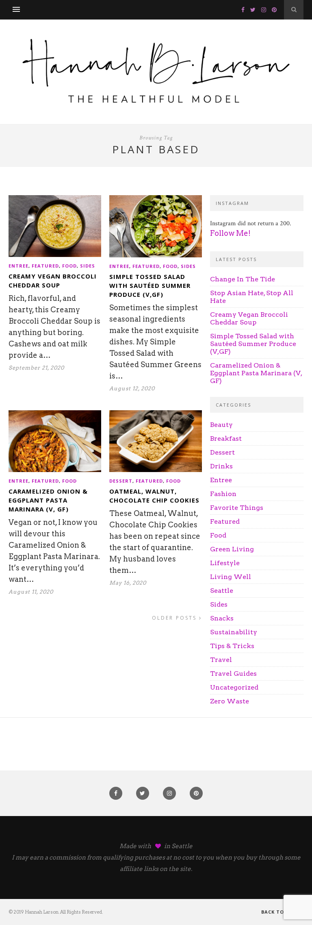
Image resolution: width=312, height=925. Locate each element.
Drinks (221, 466)
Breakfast (226, 438)
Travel (221, 660)
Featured (45, 266)
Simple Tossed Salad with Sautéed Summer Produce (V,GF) (150, 285)
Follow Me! (230, 233)
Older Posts (175, 617)
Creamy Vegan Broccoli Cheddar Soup (249, 318)
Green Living (232, 549)
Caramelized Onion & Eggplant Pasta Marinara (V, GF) (48, 500)
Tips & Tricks (232, 646)
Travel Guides (233, 673)
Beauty (221, 425)
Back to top (279, 912)
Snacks (222, 618)
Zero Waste (229, 701)
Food (69, 266)
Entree (18, 266)
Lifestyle (225, 563)
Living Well (230, 577)
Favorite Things (236, 507)
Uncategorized (234, 687)
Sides (87, 266)
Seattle (221, 590)
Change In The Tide (242, 279)
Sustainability (233, 632)
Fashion (223, 494)
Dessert (120, 481)
